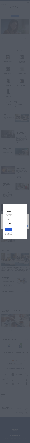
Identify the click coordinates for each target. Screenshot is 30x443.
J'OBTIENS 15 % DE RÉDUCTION (8, 229)
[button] (26, 204)
